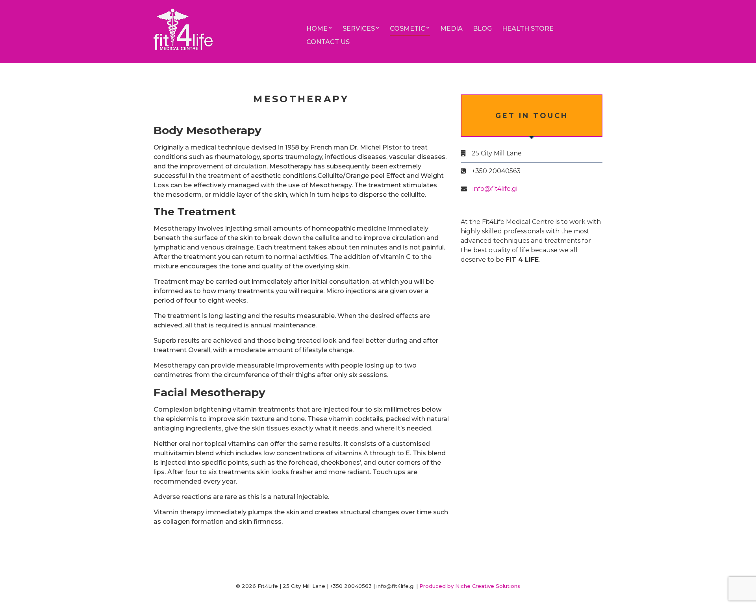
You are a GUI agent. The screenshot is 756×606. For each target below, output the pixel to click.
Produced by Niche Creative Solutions (469, 586)
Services (359, 28)
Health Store (528, 28)
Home (317, 28)
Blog (482, 28)
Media (451, 28)
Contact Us (328, 42)
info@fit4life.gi (494, 188)
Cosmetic (407, 28)
